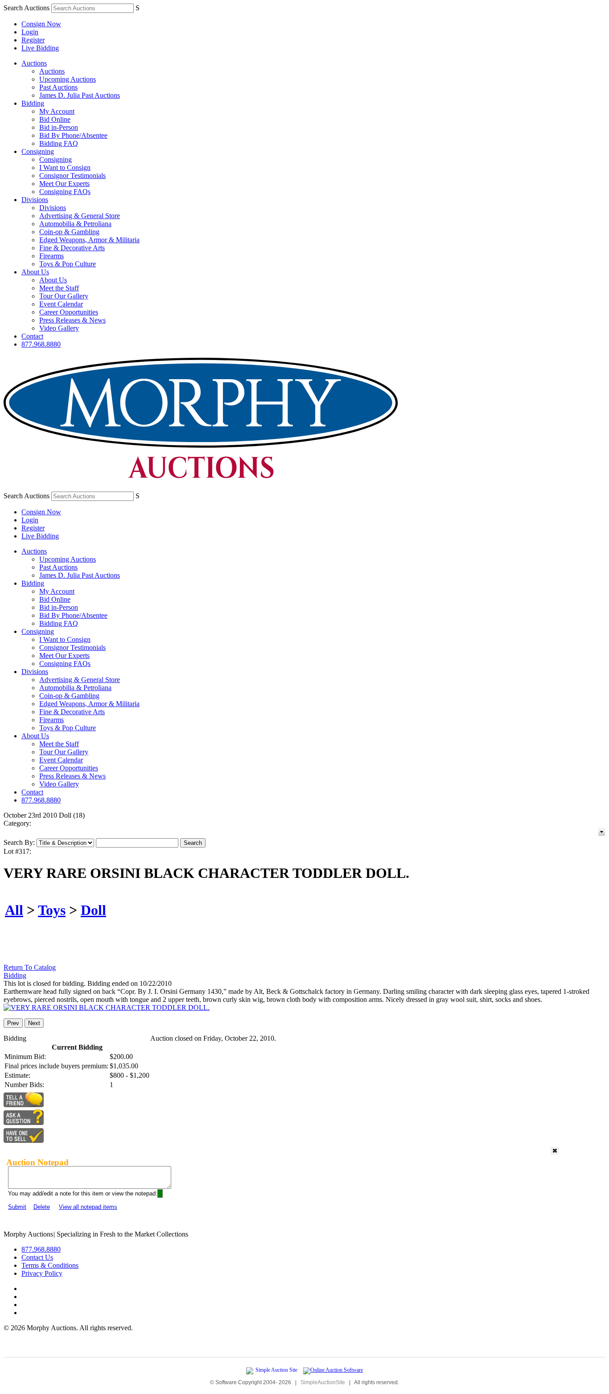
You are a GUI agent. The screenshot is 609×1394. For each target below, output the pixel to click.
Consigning (37, 151)
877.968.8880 (41, 344)
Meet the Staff (59, 288)
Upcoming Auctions (67, 79)
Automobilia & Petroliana (75, 224)
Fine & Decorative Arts (72, 248)
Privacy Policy (41, 1273)
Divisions (34, 199)
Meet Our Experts (64, 183)
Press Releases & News (72, 320)
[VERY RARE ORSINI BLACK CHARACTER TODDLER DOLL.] (107, 1007)
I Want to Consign (65, 167)
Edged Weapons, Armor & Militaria (89, 240)
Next (34, 1023)
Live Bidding (40, 48)
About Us (35, 272)
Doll (93, 910)
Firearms (51, 256)
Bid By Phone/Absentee (73, 135)
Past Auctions (58, 87)
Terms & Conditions (49, 1265)
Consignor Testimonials (72, 175)
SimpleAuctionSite (322, 1382)
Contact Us (37, 1257)
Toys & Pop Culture (67, 264)
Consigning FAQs (65, 191)
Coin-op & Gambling (69, 232)
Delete (41, 1207)
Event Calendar (61, 304)
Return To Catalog (30, 967)
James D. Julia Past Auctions (79, 95)
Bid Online (54, 119)
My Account (56, 111)
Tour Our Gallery (63, 296)
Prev (13, 1023)
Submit (17, 1207)
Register (33, 40)
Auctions (34, 63)
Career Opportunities (68, 312)
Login (29, 32)
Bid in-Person (58, 127)
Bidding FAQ (58, 143)
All (14, 910)
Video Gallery (59, 328)
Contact (32, 336)
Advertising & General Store (79, 215)
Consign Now (41, 24)
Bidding (32, 103)
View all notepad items (88, 1207)
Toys (52, 910)
